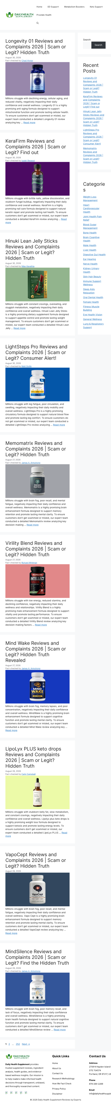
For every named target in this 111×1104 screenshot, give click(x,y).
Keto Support (96, 6)
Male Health (89, 245)
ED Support (53, 6)
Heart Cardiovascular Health (91, 208)
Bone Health (90, 232)
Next (26, 1044)
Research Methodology (63, 1078)
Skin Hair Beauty (92, 276)
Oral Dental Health (93, 297)
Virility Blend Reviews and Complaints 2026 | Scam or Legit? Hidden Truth (35, 548)
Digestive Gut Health (94, 254)
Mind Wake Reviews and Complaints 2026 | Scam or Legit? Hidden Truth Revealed (35, 651)
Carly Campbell (28, 774)
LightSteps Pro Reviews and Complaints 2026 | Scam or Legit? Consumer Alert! (36, 352)
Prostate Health (44, 15)
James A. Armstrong (31, 463)
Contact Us (57, 1073)
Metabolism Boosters (74, 6)
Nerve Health (90, 263)
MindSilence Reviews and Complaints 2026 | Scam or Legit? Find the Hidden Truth (37, 957)
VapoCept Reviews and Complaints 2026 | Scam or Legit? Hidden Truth (35, 860)
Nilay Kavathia (28, 266)
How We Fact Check (61, 1083)
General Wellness (92, 319)
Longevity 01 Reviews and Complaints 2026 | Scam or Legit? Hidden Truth (35, 46)
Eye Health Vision (92, 314)
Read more (29, 122)
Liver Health (89, 250)
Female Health (91, 302)
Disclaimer (57, 1093)
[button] (37, 23)
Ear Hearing (89, 259)
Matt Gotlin (27, 366)
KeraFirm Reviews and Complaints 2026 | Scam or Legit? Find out (35, 146)
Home (39, 6)
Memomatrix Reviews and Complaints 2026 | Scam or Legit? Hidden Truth (35, 448)
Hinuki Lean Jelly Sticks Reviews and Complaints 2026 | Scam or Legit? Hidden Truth (32, 249)
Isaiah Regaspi (28, 160)
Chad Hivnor (27, 60)
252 (18, 1044)
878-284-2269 (96, 1084)
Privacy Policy (59, 1088)
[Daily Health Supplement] (17, 1061)
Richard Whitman (29, 563)
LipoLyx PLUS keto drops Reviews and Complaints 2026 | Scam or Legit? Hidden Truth (33, 757)
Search (87, 39)
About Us (56, 1068)
